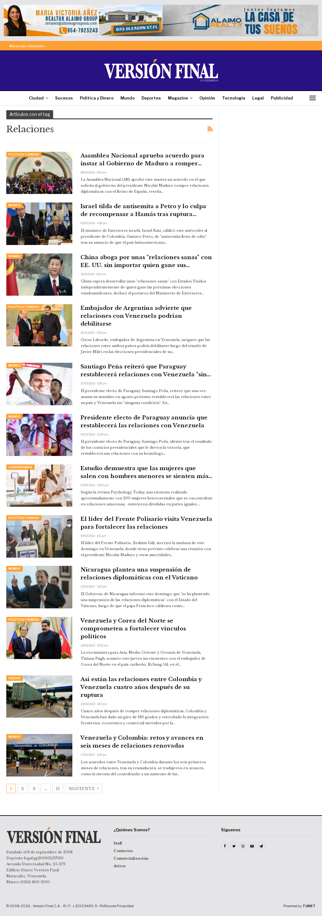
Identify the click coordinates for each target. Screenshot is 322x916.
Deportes (151, 97)
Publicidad (282, 97)
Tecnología (233, 97)
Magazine (178, 97)
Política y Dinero (97, 97)
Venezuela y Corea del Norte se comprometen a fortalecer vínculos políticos (133, 628)
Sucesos (64, 97)
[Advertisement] (270, 149)
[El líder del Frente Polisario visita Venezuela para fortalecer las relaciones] (39, 536)
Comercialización (131, 858)
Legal (258, 97)
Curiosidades (20, 467)
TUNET (309, 906)
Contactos (123, 851)
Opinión (207, 97)
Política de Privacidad (117, 906)
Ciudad (36, 97)
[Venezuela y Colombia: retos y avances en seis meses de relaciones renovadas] (39, 755)
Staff (118, 843)
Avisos (120, 866)
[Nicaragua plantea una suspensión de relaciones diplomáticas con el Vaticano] (39, 587)
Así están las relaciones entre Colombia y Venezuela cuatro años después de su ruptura (141, 687)
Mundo (127, 97)
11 (58, 788)
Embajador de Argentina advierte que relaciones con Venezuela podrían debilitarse (136, 316)
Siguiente (82, 788)
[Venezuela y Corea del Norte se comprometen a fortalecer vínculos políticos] (39, 638)
